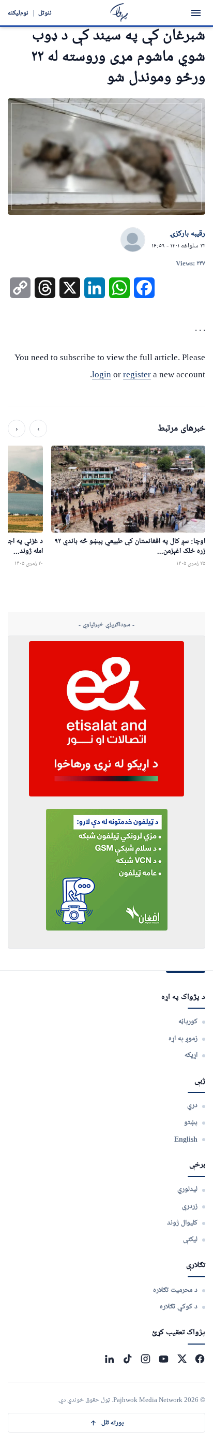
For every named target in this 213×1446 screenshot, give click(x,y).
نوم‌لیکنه (18, 12)
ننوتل (45, 12)
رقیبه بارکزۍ (187, 234)
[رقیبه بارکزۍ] (133, 240)
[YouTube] (163, 1358)
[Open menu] (196, 13)
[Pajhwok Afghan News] (119, 13)
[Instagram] (145, 1358)
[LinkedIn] (109, 1358)
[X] (181, 1358)
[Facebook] (199, 1358)
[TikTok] (127, 1358)
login (101, 374)
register (137, 374)
